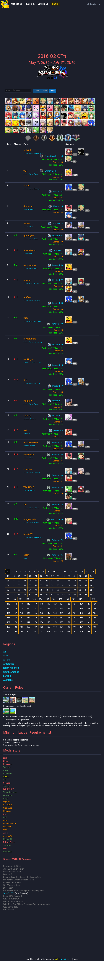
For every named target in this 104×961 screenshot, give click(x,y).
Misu (5, 830)
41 (41, 581)
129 (21, 608)
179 (75, 622)
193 (75, 627)
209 (88, 631)
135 (61, 608)
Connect (6, 783)
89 (41, 595)
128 (15, 608)
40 (36, 581)
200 (28, 631)
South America (11, 671)
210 (94, 631)
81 (86, 590)
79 (75, 590)
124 (81, 604)
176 (55, 622)
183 (8, 627)
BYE (25, 430)
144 (28, 613)
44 (58, 581)
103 (34, 599)
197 (8, 631)
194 (81, 627)
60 (58, 585)
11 (54, 571)
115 (21, 604)
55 (30, 585)
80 (80, 590)
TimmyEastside (10, 792)
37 (19, 581)
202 (41, 631)
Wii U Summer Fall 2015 (13, 901)
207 (75, 631)
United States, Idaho (30, 268)
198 (15, 631)
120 (55, 604)
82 (91, 590)
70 (25, 590)
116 (28, 604)
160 (41, 618)
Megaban (7, 827)
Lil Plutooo (7, 852)
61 (63, 585)
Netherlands (27, 254)
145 (35, 613)
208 (81, 631)
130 (28, 608)
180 (81, 622)
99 (8, 599)
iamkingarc (29, 359)
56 (36, 585)
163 (61, 618)
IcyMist (27, 150)
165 (75, 618)
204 (55, 631)
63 (75, 585)
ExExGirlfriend (9, 842)
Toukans (7, 767)
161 (48, 618)
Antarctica (8, 663)
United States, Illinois (30, 283)
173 (35, 622)
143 (21, 613)
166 (81, 618)
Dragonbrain (29, 519)
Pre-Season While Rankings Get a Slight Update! (23, 891)
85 (19, 595)
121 (61, 604)
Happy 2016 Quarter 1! (12, 896)
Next (53, 91)
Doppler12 (7, 773)
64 (80, 585)
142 (15, 613)
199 (21, 631)
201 (35, 631)
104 (40, 599)
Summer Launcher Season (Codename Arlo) (22, 877)
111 (87, 599)
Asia (5, 655)
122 (68, 604)
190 (55, 627)
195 (88, 627)
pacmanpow (29, 265)
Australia (8, 679)
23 (30, 576)
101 (20, 599)
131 (35, 608)
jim (4, 814)
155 (8, 618)
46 (69, 581)
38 (25, 581)
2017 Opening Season (12, 885)
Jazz (5, 833)
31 (75, 576)
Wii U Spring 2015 (10, 907)
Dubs (5, 820)
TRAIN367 (28, 487)
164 (68, 618)
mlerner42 (7, 836)
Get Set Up (16, 4)
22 (25, 576)
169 (8, 622)
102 (27, 599)
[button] (94, 4)
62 (69, 585)
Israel (25, 558)
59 (52, 585)
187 (35, 627)
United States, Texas (30, 174)
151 (75, 613)
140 (94, 608)
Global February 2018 (12, 872)
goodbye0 (28, 235)
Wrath (26, 185)
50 (91, 581)
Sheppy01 (7, 839)
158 (28, 618)
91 (52, 595)
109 (73, 599)
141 (8, 613)
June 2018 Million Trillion (13, 869)
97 (86, 595)
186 (28, 627)
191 (61, 627)
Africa (6, 659)
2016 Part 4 (8, 888)
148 (55, 613)
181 (88, 622)
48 (80, 581)
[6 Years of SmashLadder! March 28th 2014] (5, 4)
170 (15, 622)
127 (8, 608)
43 (52, 581)
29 (63, 576)
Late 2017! (7, 874)
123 (75, 604)
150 (68, 613)
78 (69, 590)
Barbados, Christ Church (32, 362)
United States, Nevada (31, 508)
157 (21, 618)
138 (81, 608)
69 (19, 590)
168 (94, 618)
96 (80, 595)
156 (15, 618)
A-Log (5, 770)
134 (55, 608)
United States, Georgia (31, 189)
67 (8, 590)
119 (48, 604)
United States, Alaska (30, 239)
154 (94, 613)
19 (8, 576)
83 (8, 595)
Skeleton (7, 845)
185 (21, 627)
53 (19, 585)
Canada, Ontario (29, 209)
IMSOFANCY (8, 789)
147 (48, 613)
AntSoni (27, 297)
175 (48, 622)
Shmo (5, 761)
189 (48, 627)
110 (80, 599)
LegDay (6, 802)
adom (26, 554)
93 (63, 595)
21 (19, 576)
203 (48, 631)
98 (91, 595)
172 (28, 622)
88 (36, 595)
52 (13, 585)
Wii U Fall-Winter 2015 (12, 899)
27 (52, 576)
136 (68, 608)
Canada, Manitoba (29, 419)
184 (15, 627)
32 (80, 576)
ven (25, 504)
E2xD (5, 758)
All (4, 651)
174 (41, 622)
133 (48, 608)
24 (36, 576)
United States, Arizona (31, 523)
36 (13, 581)
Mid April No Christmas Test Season (18, 880)
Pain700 (27, 400)
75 (52, 590)
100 (14, 599)
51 (8, 585)
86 (25, 595)
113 (8, 604)
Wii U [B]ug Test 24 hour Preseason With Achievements (26, 904)
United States (28, 227)
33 (86, 576)
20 (13, 576)
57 (41, 585)
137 (75, 608)
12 (59, 571)
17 (87, 571)
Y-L (4, 780)
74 (47, 590)
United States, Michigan (31, 300)
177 (61, 622)
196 (94, 627)
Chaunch (7, 811)
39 (30, 581)
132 (41, 608)
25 (41, 576)
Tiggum (6, 786)
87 (30, 595)
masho (26, 280)
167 (88, 618)
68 (13, 590)
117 (35, 604)
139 (88, 608)
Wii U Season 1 (9, 910)
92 (58, 595)
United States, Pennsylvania (33, 153)
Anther (6, 777)
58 (47, 585)
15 (76, 571)
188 (41, 627)
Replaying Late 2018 (12, 866)
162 (55, 618)
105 (47, 599)
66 (91, 585)
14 (70, 571)
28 (58, 576)
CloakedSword (9, 823)
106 (54, 599)
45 (63, 581)
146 (41, 613)
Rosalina (27, 469)
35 (8, 581)
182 (94, 622)
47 (75, 581)
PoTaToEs (7, 805)
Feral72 (27, 415)
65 (86, 585)
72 (36, 590)
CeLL (5, 817)
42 (47, 581)
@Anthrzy (67, 959)
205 (61, 631)
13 (65, 571)
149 (61, 613)
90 (47, 595)
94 (69, 595)
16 (82, 571)
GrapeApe (7, 808)
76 (58, 590)
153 (88, 613)
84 (13, 595)
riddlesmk (28, 206)
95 (75, 595)
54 (25, 585)
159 (35, 618)
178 (68, 622)
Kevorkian (7, 795)
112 (93, 599)
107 (60, 599)
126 (94, 604)
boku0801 (28, 534)
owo (5, 848)
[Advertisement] (52, 29)
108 (67, 599)
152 (81, 613)
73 (41, 590)
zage (25, 318)
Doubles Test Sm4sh (12, 882)
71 (30, 590)
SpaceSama (29, 250)
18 (93, 571)
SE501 (26, 223)
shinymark (28, 454)
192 (68, 627)
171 (21, 622)
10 (48, 571)
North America (11, 667)
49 (86, 581)
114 (15, 604)
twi (25, 170)
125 (88, 604)
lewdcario (7, 764)
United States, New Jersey (32, 342)
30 (69, 576)
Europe (7, 675)
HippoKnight (29, 338)
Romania (26, 434)
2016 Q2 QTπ (9, 893)
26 (47, 576)
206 (68, 631)
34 (91, 576)
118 (41, 604)
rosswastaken (30, 442)
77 (63, 590)
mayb (5, 798)
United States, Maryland (32, 321)
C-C (25, 380)
